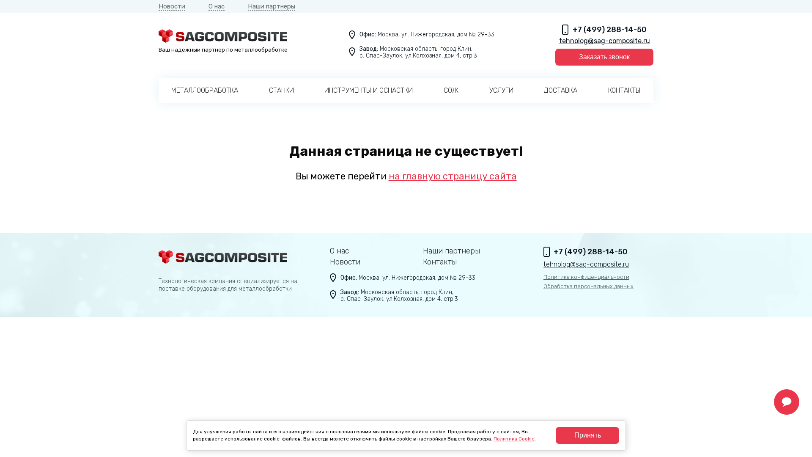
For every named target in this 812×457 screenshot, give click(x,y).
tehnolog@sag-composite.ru (604, 41)
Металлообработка (204, 90)
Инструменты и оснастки (368, 90)
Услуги (501, 90)
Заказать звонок (604, 57)
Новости (172, 6)
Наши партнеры (271, 6)
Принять (587, 435)
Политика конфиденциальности (586, 277)
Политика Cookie (514, 439)
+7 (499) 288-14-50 (610, 29)
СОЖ (451, 90)
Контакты (624, 90)
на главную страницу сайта (453, 176)
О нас (216, 6)
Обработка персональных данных (588, 286)
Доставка (560, 90)
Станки (281, 90)
